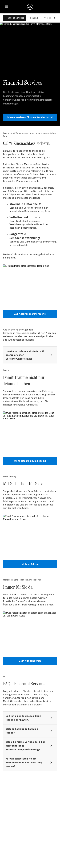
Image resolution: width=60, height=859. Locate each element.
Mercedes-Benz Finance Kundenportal (30, 117)
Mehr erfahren (30, 564)
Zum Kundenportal (30, 660)
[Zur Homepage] (30, 6)
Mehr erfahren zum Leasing (30, 460)
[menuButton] (6, 7)
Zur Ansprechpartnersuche (30, 313)
